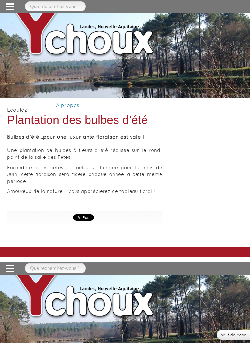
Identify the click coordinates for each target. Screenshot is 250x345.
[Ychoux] (84, 33)
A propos (67, 105)
